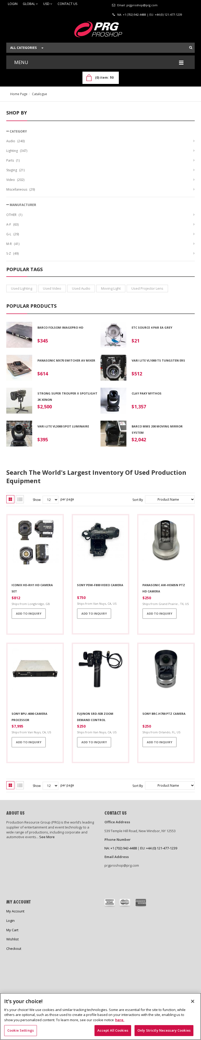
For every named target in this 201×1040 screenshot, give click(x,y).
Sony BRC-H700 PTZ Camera (164, 714)
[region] (100, 1016)
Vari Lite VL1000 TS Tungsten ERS (158, 360)
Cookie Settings (20, 1030)
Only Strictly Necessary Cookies (164, 1030)
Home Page (18, 94)
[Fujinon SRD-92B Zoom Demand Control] (100, 678)
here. (119, 1020)
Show (37, 500)
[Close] (192, 1001)
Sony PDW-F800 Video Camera (100, 585)
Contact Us (67, 3)
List (20, 499)
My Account (15, 911)
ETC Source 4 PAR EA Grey (152, 327)
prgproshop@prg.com (142, 5)
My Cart (12, 930)
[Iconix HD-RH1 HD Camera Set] (35, 549)
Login (13, 3)
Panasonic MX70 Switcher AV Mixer (66, 360)
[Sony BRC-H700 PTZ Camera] (165, 678)
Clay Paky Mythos (146, 393)
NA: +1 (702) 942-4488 (131, 14)
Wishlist (12, 939)
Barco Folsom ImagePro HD (60, 327)
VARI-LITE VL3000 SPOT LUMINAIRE (63, 426)
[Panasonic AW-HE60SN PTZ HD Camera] (165, 549)
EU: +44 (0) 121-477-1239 (165, 14)
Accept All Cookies (112, 1030)
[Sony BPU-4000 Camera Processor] (35, 678)
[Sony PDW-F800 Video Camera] (100, 549)
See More (47, 837)
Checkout (13, 948)
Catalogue (39, 94)
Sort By (137, 500)
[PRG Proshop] (100, 30)
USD (46, 3)
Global (29, 3)
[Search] (191, 48)
